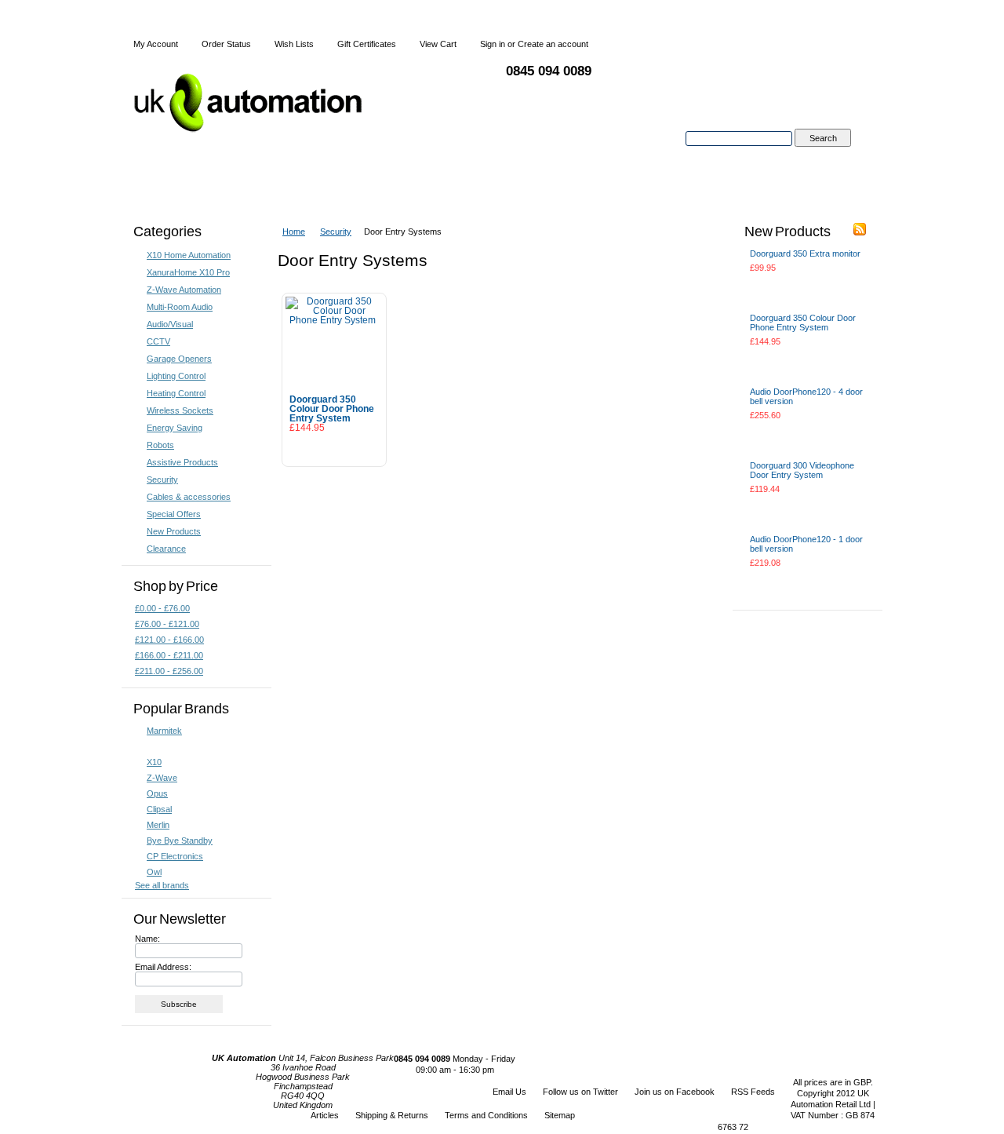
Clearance (166, 548)
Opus (157, 793)
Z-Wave (162, 777)
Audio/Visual (170, 324)
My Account (155, 44)
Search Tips (822, 156)
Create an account (553, 44)
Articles (325, 1115)
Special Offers (174, 514)
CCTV (158, 341)
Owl (154, 872)
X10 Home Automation (189, 255)
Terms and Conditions (486, 1115)
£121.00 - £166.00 (169, 639)
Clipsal (159, 809)
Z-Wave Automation (184, 289)
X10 (154, 762)
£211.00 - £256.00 (169, 671)
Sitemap (559, 1115)
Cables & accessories (189, 496)
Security (162, 479)
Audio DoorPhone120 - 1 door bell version (806, 543)
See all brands (162, 885)
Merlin (158, 825)
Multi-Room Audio (180, 307)
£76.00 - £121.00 (167, 624)
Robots (160, 445)
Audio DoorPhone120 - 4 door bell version (806, 396)
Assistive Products (182, 462)
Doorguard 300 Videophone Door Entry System (802, 470)
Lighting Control (176, 376)
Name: (147, 938)
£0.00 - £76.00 (162, 608)
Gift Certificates (366, 44)
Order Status (226, 44)
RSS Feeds (753, 1091)
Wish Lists (294, 44)
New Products (174, 531)
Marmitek (164, 730)
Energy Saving (174, 427)
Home (293, 231)
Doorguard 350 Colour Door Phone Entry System (331, 409)
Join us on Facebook (675, 1091)
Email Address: (163, 967)
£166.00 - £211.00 (169, 655)
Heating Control (176, 393)
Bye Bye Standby (180, 840)
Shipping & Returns (391, 1115)
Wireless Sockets (180, 410)
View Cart (438, 44)
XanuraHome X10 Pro (188, 272)
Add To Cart (334, 449)
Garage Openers (179, 358)
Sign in (492, 44)
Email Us (509, 1091)
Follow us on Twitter (580, 1091)
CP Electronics (175, 856)
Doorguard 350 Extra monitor (805, 253)
